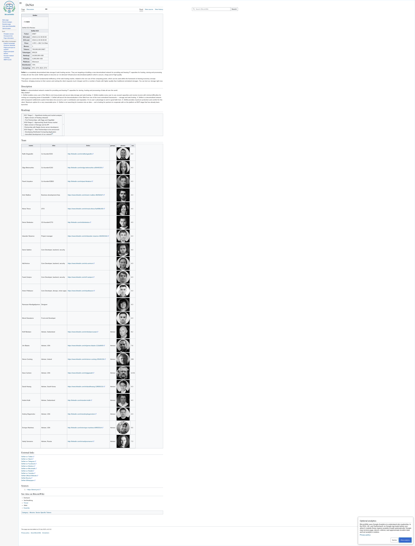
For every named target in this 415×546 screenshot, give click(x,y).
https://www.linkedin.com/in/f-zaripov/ (80, 277)
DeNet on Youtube (27, 473)
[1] (52, 133)
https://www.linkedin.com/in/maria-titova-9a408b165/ (85, 209)
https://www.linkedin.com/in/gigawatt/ (80, 373)
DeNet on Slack (26, 459)
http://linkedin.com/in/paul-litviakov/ (80, 181)
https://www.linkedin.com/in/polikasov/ (80, 291)
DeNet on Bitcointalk (28, 468)
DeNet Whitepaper (27, 480)
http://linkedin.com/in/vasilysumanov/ (80, 441)
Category (25, 512)
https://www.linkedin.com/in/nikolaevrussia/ (82, 332)
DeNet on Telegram (28, 461)
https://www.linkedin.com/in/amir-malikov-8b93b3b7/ (85, 195)
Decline (394, 540)
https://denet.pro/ (33, 489)
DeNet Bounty (26, 478)
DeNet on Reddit (27, 471)
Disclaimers (45, 533)
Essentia (27, 508)
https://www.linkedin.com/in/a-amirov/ (80, 263)
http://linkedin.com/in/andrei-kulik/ (79, 400)
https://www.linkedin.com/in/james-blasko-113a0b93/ (85, 345)
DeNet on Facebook (28, 464)
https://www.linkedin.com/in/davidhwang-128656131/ (86, 386)
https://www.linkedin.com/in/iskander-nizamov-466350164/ (87, 236)
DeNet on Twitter (27, 456)
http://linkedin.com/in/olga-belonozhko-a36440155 (85, 167)
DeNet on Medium (27, 466)
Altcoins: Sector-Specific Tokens (40, 512)
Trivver (26, 503)
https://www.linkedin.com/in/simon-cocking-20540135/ (86, 359)
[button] (46, 9)
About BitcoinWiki (36, 533)
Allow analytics (405, 540)
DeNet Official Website (29, 475)
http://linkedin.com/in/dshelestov (79, 222)
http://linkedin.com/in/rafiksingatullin (80, 154)
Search (234, 9)
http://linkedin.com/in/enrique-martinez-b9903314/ (85, 427)
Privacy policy (25, 533)
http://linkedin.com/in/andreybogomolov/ (81, 414)
